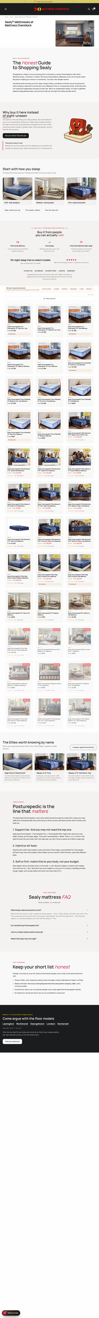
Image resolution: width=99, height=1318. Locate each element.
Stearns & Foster (21, 984)
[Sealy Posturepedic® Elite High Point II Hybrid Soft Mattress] (80, 562)
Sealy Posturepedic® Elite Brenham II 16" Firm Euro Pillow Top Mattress (49, 540)
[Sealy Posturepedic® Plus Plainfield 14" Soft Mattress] (80, 387)
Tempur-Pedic (20, 980)
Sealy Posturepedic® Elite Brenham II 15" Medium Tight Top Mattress (79, 505)
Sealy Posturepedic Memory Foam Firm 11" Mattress (79, 650)
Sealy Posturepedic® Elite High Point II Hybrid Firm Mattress (48, 575)
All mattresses (20, 993)
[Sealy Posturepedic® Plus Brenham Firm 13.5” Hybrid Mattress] (49, 707)
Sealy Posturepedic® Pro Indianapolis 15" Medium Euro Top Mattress (49, 329)
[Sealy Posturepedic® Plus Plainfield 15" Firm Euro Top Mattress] (49, 387)
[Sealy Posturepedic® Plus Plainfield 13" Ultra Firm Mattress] (19, 420)
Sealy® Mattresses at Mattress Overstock (26, 17)
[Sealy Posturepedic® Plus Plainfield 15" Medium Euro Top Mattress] (19, 387)
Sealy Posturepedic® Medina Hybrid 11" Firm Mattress (49, 684)
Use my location (46, 289)
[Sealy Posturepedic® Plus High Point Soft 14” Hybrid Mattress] (19, 707)
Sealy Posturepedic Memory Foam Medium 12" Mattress (49, 650)
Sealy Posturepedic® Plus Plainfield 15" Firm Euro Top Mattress (49, 400)
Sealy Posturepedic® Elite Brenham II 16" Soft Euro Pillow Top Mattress (79, 540)
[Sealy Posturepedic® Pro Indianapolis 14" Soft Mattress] (80, 314)
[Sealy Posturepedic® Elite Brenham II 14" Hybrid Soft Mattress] (19, 457)
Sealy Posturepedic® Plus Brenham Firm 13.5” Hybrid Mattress (49, 719)
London (82, 289)
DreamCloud (19, 989)
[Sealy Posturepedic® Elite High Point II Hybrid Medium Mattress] (19, 562)
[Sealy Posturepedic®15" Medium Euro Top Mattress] (80, 671)
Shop (11, 17)
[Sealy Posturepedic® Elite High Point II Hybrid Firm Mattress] (49, 562)
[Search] (89, 9)
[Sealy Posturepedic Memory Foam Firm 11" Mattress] (80, 636)
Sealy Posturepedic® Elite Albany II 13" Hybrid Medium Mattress (79, 469)
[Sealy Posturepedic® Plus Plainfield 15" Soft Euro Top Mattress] (80, 351)
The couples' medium (33, 210)
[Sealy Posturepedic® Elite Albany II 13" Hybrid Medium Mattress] (80, 457)
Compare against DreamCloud (83, 747)
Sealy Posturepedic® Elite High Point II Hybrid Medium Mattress (17, 577)
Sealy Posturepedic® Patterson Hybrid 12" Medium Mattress (17, 684)
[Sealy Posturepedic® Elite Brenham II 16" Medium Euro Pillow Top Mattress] (80, 420)
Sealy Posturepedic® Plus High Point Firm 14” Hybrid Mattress (17, 649)
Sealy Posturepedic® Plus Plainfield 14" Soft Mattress (79, 400)
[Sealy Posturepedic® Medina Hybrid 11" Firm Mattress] (49, 671)
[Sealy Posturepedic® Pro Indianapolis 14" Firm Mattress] (49, 351)
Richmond (64, 289)
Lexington (56, 289)
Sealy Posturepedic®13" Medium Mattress (48, 614)
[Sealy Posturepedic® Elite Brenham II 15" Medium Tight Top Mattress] (80, 492)
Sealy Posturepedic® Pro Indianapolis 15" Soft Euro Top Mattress (17, 327)
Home (6, 17)
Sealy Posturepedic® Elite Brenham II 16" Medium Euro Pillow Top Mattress (79, 434)
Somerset (88, 289)
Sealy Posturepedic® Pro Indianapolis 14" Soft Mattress (77, 327)
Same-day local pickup (45, 1)
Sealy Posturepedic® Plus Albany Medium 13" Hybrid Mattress (78, 719)
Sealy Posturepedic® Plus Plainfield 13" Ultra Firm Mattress (18, 433)
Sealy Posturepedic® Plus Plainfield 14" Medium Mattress (49, 435)
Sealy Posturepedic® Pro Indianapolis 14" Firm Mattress (47, 365)
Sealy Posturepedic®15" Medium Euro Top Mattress (78, 684)
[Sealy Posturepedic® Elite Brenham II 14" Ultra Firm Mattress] (19, 527)
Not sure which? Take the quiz (15, 136)
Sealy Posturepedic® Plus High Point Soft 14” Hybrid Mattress (17, 719)
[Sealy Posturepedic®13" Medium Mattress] (49, 601)
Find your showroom (12, 1041)
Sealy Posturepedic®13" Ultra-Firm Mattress (18, 614)
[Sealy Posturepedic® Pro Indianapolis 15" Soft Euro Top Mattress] (19, 314)
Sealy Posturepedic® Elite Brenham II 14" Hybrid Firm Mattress (49, 469)
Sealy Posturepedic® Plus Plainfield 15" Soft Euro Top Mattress (79, 364)
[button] (11, 1313)
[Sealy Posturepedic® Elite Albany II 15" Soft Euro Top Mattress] (19, 492)
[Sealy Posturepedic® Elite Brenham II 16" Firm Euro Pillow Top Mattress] (49, 527)
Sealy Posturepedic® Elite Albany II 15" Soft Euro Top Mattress (18, 505)
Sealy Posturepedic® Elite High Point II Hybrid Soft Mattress (78, 575)
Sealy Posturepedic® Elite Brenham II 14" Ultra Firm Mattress (18, 540)
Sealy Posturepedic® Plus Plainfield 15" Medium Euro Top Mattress (18, 400)
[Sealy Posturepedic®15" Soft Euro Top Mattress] (80, 601)
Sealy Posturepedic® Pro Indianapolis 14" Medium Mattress (18, 365)
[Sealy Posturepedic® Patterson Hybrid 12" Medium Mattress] (19, 671)
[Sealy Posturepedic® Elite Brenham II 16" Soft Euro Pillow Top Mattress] (80, 527)
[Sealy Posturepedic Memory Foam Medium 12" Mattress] (49, 636)
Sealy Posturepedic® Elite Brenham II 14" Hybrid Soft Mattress (18, 469)
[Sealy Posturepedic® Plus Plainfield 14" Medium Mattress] (49, 420)
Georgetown (73, 289)
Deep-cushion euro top (12, 210)
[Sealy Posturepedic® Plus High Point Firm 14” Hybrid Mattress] (19, 636)
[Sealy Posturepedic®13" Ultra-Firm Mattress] (19, 601)
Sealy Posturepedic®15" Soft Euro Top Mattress (79, 614)
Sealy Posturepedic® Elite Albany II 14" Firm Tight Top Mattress (49, 505)
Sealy (9, 324)
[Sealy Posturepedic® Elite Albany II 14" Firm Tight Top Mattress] (49, 492)
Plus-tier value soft (51, 210)
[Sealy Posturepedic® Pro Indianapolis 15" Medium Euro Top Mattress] (49, 314)
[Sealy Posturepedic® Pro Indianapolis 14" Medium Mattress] (19, 351)
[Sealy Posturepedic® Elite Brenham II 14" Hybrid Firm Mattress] (49, 457)
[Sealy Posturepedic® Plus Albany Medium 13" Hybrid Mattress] (80, 707)
